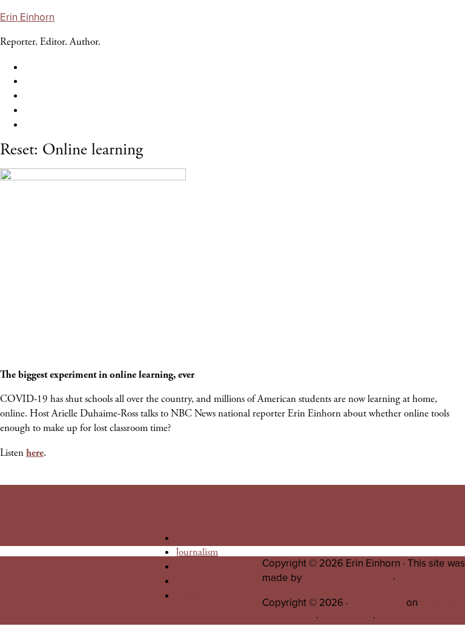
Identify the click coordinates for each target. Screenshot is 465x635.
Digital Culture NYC (347, 577)
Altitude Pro (377, 602)
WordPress (346, 617)
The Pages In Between (219, 566)
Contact (192, 595)
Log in (392, 617)
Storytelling (198, 581)
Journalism (197, 552)
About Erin (198, 538)
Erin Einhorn (27, 17)
